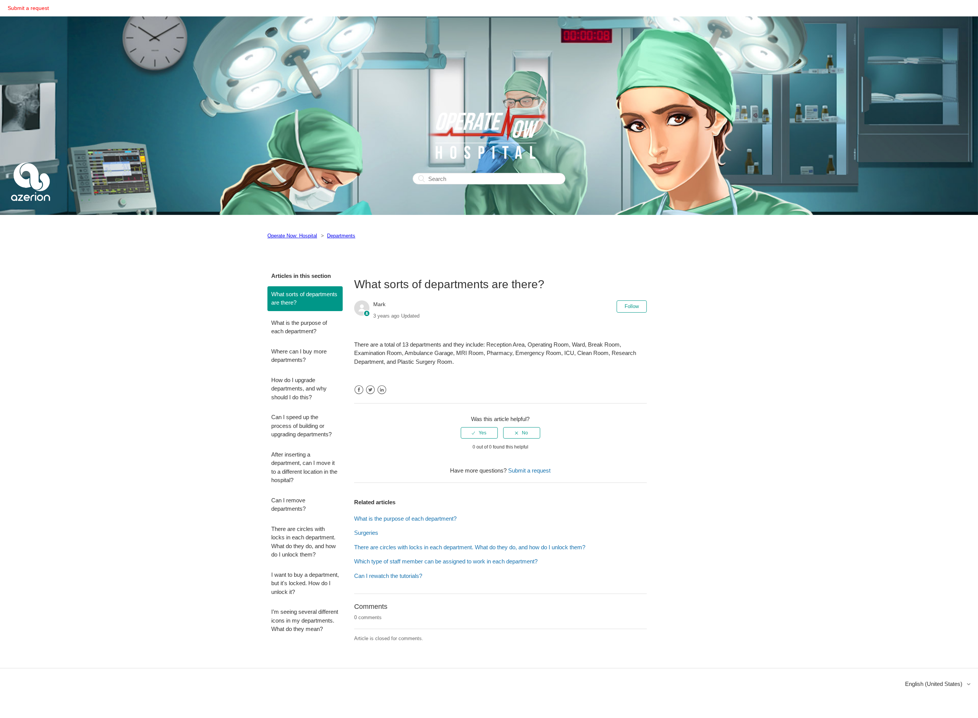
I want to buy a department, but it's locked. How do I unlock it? (305, 583)
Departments (341, 236)
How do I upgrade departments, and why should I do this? (299, 388)
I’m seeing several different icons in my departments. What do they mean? (304, 620)
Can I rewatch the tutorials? (388, 576)
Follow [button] (632, 306)
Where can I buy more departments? (299, 355)
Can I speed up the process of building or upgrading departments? (301, 425)
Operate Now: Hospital (292, 236)
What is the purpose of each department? (299, 327)
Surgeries (366, 532)
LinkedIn (382, 390)
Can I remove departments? (288, 504)
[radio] (479, 433)
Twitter (370, 390)
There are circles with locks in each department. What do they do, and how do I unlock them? (303, 542)
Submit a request (28, 8)
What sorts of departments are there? (304, 298)
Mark (379, 304)
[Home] (30, 210)
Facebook (359, 390)
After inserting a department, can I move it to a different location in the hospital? (304, 467)
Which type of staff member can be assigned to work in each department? (446, 561)
